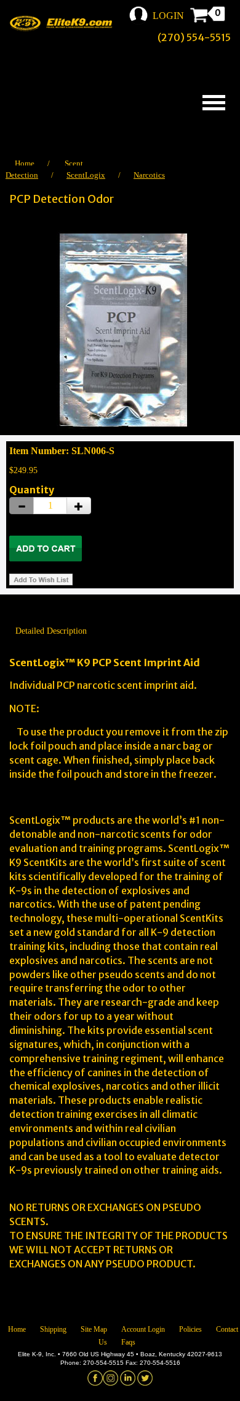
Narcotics (149, 175)
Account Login (143, 1329)
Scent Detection (44, 169)
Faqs (128, 1342)
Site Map (94, 1329)
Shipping (53, 1329)
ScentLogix (85, 175)
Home (24, 163)
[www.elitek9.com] (64, 23)
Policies (190, 1329)
